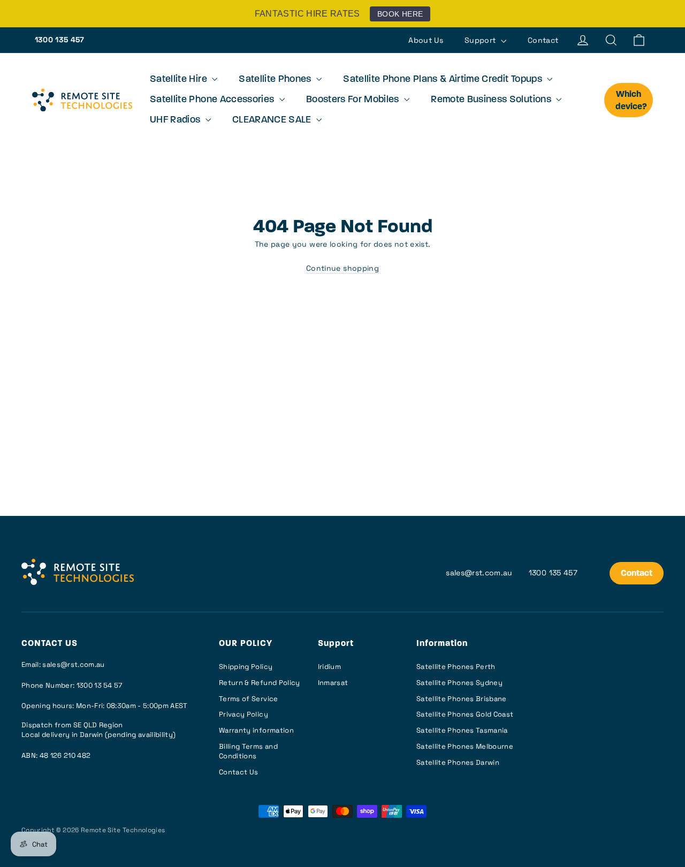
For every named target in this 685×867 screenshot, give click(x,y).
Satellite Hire (179, 80)
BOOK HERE (400, 14)
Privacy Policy (243, 714)
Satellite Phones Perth (456, 666)
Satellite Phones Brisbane (461, 698)
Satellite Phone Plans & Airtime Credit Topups (443, 80)
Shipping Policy (245, 666)
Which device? (631, 100)
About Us (425, 40)
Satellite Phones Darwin (457, 762)
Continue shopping (342, 268)
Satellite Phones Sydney (459, 682)
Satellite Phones (276, 80)
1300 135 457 (60, 39)
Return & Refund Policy (259, 682)
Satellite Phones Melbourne (464, 746)
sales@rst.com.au (479, 572)
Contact (543, 40)
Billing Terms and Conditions (248, 751)
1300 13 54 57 (100, 685)
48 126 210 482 (65, 755)
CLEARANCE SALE (273, 120)
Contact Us (238, 772)
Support (481, 40)
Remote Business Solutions (492, 100)
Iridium (329, 666)
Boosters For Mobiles (353, 100)
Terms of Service (248, 698)
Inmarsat (333, 682)
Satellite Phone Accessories (213, 100)
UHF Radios (176, 120)
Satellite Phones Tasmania (462, 730)
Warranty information (256, 730)
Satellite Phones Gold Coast (464, 714)
